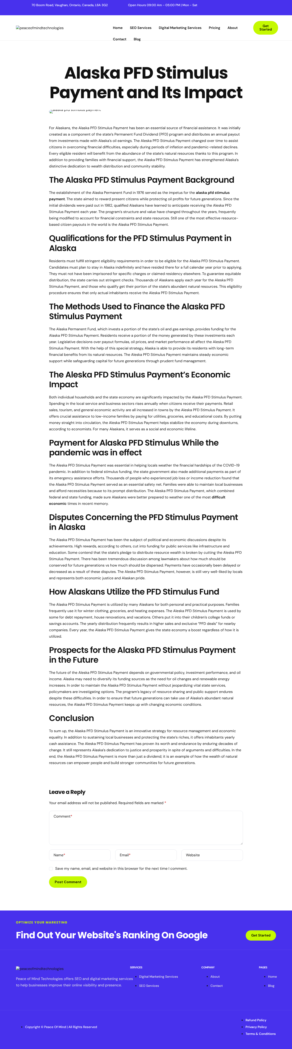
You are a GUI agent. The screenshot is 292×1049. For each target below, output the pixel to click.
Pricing (214, 28)
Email (125, 855)
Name (59, 855)
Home (118, 28)
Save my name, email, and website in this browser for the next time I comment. (121, 868)
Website (193, 855)
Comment (63, 816)
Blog (137, 39)
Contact (119, 39)
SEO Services (140, 28)
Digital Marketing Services (180, 28)
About (232, 28)
